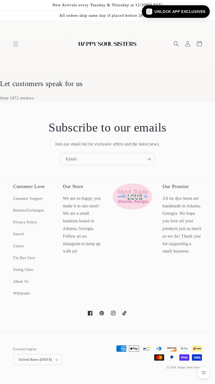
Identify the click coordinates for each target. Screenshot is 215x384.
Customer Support (28, 199)
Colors (18, 246)
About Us (21, 281)
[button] (16, 44)
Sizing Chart (23, 270)
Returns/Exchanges (28, 210)
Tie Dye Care (24, 258)
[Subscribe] (148, 159)
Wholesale (21, 293)
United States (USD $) (35, 359)
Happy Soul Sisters (190, 367)
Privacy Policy (25, 222)
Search (18, 234)
